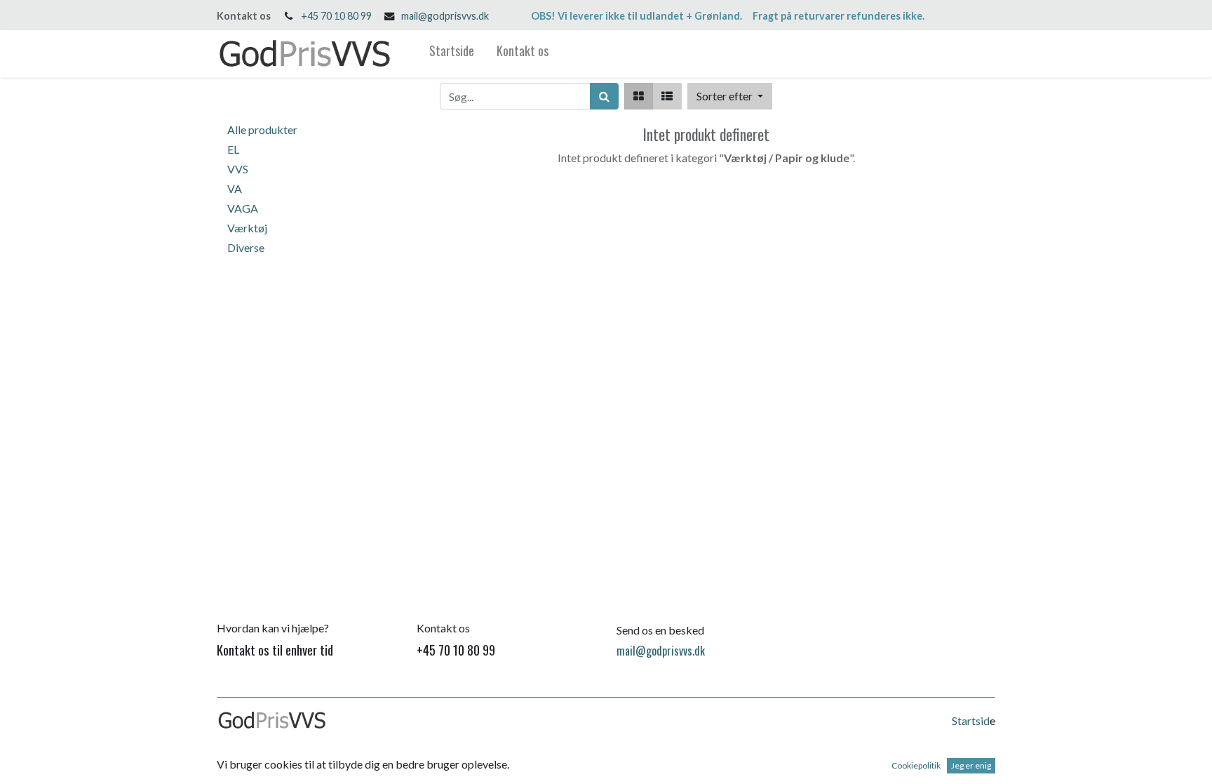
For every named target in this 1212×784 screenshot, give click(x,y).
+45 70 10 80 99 (336, 16)
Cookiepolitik (916, 765)
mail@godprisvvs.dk (445, 16)
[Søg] (604, 96)
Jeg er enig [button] (971, 765)
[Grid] (638, 96)
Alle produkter (262, 129)
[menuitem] (451, 53)
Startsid (971, 720)
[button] (729, 96)
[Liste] (667, 96)
